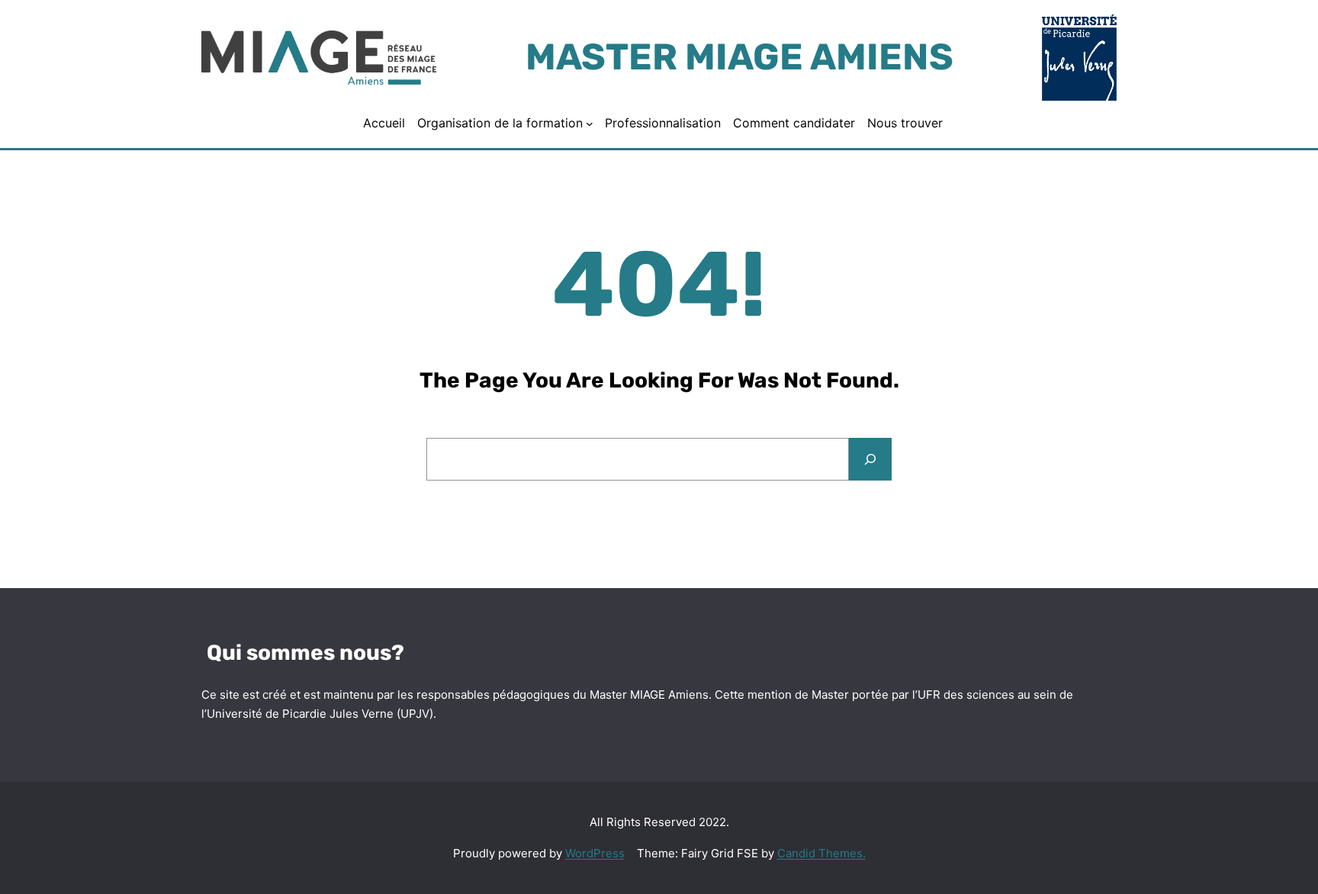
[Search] (870, 459)
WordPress (595, 853)
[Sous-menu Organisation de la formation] (589, 123)
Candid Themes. (821, 853)
